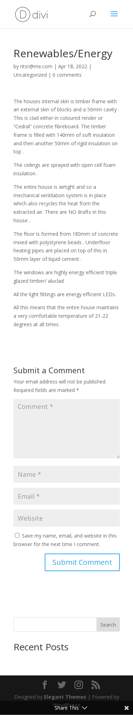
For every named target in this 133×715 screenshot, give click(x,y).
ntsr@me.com (36, 66)
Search (108, 624)
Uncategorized (30, 74)
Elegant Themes (65, 696)
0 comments (67, 74)
